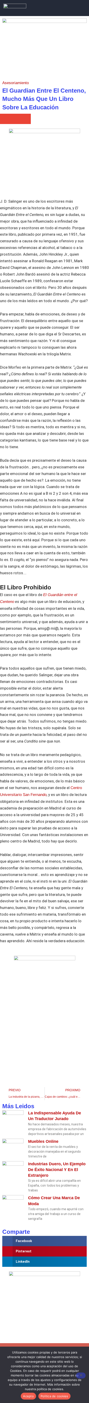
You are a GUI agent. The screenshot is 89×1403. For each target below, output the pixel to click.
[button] (75, 8)
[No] (81, 1375)
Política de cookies (54, 1396)
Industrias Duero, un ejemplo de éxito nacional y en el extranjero (57, 1170)
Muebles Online (43, 1141)
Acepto (28, 1396)
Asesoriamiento (15, 83)
